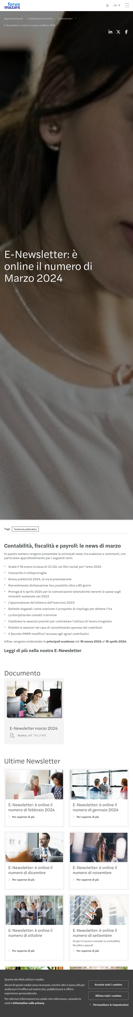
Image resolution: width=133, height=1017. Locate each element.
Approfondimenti (13, 18)
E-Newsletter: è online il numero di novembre (95, 869)
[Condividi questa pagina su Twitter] (118, 32)
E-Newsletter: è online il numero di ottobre (30, 932)
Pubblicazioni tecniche (40, 18)
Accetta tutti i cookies (108, 984)
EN (115, 5)
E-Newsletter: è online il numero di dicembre (30, 869)
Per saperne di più (23, 817)
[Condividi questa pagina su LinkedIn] (110, 32)
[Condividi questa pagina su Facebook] (126, 32)
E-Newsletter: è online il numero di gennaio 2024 (95, 807)
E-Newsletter (65, 18)
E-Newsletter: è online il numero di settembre (95, 932)
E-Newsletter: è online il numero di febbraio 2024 (31, 807)
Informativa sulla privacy (28, 1003)
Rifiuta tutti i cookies (108, 996)
